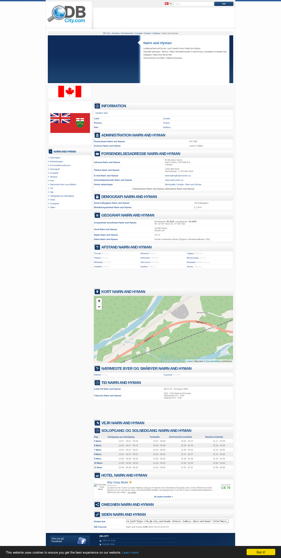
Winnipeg (98, 262)
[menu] (167, 3)
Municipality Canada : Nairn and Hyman (183, 184)
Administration (56, 161)
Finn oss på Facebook (58, 540)
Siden (52, 207)
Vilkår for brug (108, 540)
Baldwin (169, 58)
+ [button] (99, 300)
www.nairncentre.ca (174, 180)
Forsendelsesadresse (60, 165)
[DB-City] (66, 23)
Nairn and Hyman (157, 43)
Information (55, 158)
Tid (51, 188)
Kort (52, 180)
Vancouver (145, 262)
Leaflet (189, 361)
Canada (166, 118)
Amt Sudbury (195, 48)
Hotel (169, 55)
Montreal (144, 253)
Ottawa (97, 258)
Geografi (54, 173)
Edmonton (145, 258)
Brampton (191, 262)
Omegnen (54, 203)
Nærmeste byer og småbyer (63, 184)
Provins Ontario (184, 48)
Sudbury (167, 127)
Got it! (261, 552)
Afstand (53, 177)
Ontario (166, 123)
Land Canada (172, 48)
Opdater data (101, 113)
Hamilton (98, 266)
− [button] (99, 306)
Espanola (178, 58)
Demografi (55, 169)
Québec (144, 266)
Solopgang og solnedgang (62, 196)
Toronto (97, 253)
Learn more (130, 552)
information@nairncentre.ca (178, 175)
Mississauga (192, 258)
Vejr (163, 55)
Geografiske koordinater (213, 51)
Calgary (190, 253)
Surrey (190, 266)
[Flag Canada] (69, 97)
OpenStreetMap (213, 361)
